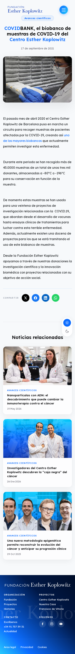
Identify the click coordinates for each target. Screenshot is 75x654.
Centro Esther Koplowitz (54, 599)
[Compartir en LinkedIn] (45, 298)
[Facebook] (42, 623)
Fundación (10, 599)
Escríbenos (10, 622)
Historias (9, 608)
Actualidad (10, 631)
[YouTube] (61, 623)
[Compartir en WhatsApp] (55, 298)
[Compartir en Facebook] (35, 298)
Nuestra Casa (47, 604)
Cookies (42, 647)
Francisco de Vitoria (51, 608)
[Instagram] (51, 623)
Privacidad (27, 647)
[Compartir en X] (25, 298)
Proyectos (10, 604)
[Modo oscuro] (67, 331)
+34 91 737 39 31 (14, 626)
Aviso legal (10, 647)
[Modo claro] (67, 323)
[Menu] (63, 10)
